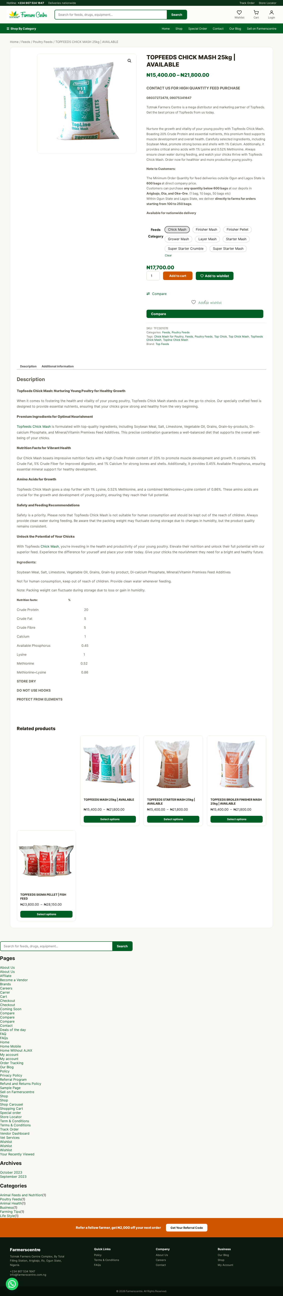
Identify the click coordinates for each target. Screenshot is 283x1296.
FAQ (3, 1034)
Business (6, 1207)
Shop (179, 28)
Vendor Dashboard (14, 1133)
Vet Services (9, 1137)
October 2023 (11, 1172)
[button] (129, 61)
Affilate (5, 976)
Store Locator (267, 3)
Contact (218, 28)
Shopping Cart (11, 1108)
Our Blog (235, 28)
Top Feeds (162, 344)
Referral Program (13, 1079)
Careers (6, 988)
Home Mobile (10, 1046)
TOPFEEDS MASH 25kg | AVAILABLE (109, 799)
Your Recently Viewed (17, 1154)
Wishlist (6, 1142)
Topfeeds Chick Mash (34, 426)
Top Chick (220, 336)
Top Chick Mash (239, 336)
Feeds (25, 42)
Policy (5, 1071)
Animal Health (11, 1203)
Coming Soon (10, 1009)
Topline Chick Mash (175, 339)
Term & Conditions (14, 1121)
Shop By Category (21, 28)
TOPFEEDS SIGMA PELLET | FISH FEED (43, 896)
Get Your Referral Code (187, 1227)
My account (9, 1054)
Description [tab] (28, 366)
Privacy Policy (11, 1075)
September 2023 (13, 1176)
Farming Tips (10, 1212)
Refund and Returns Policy (20, 1084)
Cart (3, 996)
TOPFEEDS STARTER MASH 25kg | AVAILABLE (171, 801)
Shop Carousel (11, 1104)
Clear (168, 255)
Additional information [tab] (58, 366)
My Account (225, 1265)
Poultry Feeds (43, 42)
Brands (5, 984)
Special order (10, 1113)
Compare (7, 1013)
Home (166, 28)
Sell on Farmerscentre (261, 28)
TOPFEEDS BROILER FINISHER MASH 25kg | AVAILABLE (236, 801)
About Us (7, 967)
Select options (110, 819)
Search (176, 15)
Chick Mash (50, 546)
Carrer (5, 992)
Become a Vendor (14, 980)
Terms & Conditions (15, 1125)
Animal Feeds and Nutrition (21, 1195)
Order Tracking (11, 1063)
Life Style (7, 1216)
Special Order (197, 28)
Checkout (7, 1001)
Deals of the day (13, 1030)
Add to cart (177, 276)
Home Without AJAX (16, 1050)
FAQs (4, 1038)
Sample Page (10, 1088)
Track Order (247, 3)
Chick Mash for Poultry (169, 336)
